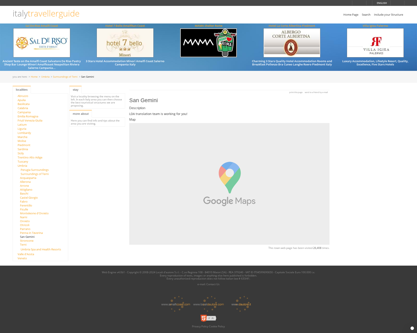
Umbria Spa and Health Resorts (41, 249)
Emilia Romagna (28, 116)
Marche (22, 136)
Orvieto (25, 221)
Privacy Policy (200, 326)
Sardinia (23, 149)
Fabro (24, 201)
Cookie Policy (217, 326)
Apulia (22, 100)
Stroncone (26, 240)
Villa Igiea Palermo (375, 26)
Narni (23, 217)
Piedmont (24, 145)
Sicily (21, 153)
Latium (22, 124)
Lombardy (24, 132)
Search (366, 15)
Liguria (22, 128)
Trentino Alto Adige (30, 157)
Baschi (24, 193)
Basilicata (24, 103)
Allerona (25, 181)
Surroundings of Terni (65, 77)
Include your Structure (388, 15)
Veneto (22, 258)
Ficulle (24, 209)
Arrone (24, 185)
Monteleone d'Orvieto (34, 213)
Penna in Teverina (31, 232)
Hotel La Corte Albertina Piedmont (292, 26)
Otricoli (24, 224)
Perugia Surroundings (35, 169)
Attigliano (26, 189)
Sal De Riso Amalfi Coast (41, 26)
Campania (24, 112)
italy (46, 13)
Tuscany (23, 161)
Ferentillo (26, 205)
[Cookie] (412, 328)
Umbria (45, 77)
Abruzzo (23, 95)
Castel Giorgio (29, 197)
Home (34, 77)
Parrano (25, 228)
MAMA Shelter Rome (208, 26)
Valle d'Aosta (26, 254)
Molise (22, 140)
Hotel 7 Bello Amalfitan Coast (125, 26)
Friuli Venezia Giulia (30, 120)
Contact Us (213, 284)
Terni (23, 244)
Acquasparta (28, 177)
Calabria (23, 108)
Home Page (350, 15)
